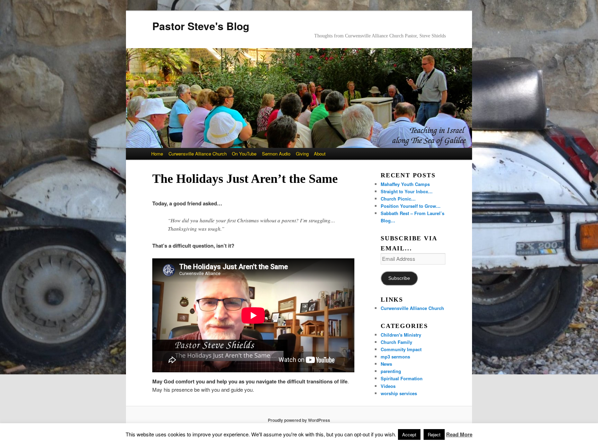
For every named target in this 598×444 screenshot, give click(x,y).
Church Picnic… (398, 198)
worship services (399, 393)
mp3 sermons (395, 356)
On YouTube (244, 153)
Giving (302, 153)
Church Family (396, 342)
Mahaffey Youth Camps (405, 184)
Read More (459, 434)
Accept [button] (409, 434)
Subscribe (399, 278)
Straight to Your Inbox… (407, 191)
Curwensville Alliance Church (198, 153)
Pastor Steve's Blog (200, 25)
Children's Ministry (401, 334)
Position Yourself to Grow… (411, 206)
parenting (391, 371)
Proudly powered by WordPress (299, 420)
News (386, 364)
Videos (388, 386)
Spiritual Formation (402, 378)
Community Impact (401, 349)
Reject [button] (434, 434)
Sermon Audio (276, 153)
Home (157, 153)
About (320, 153)
